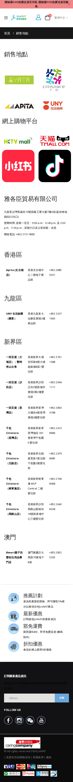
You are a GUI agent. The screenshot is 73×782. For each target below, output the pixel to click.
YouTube (41, 720)
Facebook (8, 720)
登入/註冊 (38, 17)
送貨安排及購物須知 (18, 757)
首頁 (7, 33)
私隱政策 (38, 757)
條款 (49, 757)
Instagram (19, 720)
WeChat (30, 720)
